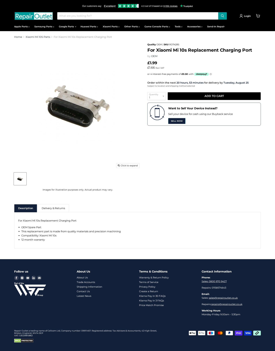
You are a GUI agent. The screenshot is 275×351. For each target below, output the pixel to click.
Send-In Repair (216, 26)
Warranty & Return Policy (154, 277)
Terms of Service (148, 282)
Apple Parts (21, 26)
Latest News (84, 295)
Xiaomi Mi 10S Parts (38, 37)
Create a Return (148, 291)
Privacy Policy (147, 286)
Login (247, 15)
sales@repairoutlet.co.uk (223, 297)
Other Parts (131, 26)
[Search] (222, 16)
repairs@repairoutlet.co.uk (226, 304)
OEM (154, 56)
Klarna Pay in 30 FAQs (152, 295)
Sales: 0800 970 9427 (214, 281)
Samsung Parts (43, 26)
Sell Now (177, 121)
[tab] (25, 208)
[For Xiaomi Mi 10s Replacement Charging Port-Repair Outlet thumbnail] (20, 179)
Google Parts (66, 26)
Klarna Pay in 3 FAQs (151, 300)
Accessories (194, 26)
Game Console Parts (157, 26)
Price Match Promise (151, 305)
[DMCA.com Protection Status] (23, 342)
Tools (178, 26)
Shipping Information (89, 286)
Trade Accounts (86, 282)
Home (18, 37)
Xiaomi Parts (110, 26)
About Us (82, 277)
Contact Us (83, 291)
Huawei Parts (89, 26)
